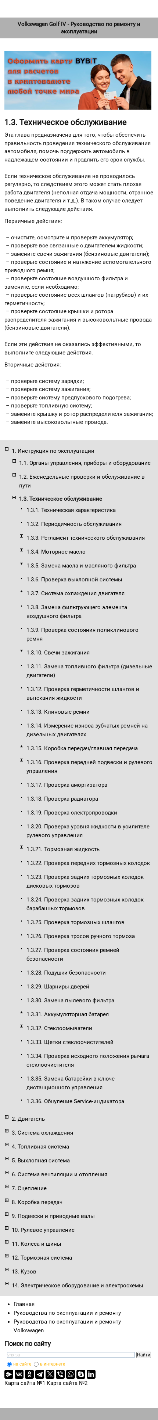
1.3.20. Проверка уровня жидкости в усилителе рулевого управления (88, 831)
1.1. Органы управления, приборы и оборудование (85, 463)
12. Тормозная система (42, 1257)
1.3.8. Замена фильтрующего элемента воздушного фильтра (76, 611)
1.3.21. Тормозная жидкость (63, 849)
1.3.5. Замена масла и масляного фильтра (81, 565)
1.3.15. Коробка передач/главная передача (82, 748)
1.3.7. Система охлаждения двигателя (75, 593)
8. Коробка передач (37, 1202)
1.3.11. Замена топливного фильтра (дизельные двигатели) (89, 671)
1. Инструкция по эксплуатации (53, 451)
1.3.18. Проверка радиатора (62, 799)
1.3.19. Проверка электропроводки (71, 812)
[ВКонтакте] (19, 1374)
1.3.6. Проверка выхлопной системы (74, 579)
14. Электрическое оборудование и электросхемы (77, 1285)
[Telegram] (39, 1374)
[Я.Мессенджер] (8, 1374)
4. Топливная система (40, 1146)
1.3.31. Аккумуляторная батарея (67, 1014)
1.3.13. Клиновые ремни (58, 712)
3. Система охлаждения (42, 1132)
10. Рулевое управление (43, 1230)
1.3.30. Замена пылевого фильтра (70, 1000)
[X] (50, 1374)
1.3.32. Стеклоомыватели (59, 1028)
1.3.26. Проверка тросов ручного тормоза (80, 936)
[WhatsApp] (70, 1374)
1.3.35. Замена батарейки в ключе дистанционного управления (70, 1083)
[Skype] (80, 1374)
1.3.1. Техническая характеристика (71, 510)
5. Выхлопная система (41, 1160)
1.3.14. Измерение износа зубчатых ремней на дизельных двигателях (87, 730)
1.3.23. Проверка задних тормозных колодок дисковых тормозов (85, 881)
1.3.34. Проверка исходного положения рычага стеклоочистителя (87, 1060)
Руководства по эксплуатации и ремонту (67, 1313)
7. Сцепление (29, 1188)
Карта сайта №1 (24, 1383)
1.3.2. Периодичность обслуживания (74, 524)
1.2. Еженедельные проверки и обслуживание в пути (82, 481)
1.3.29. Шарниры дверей (57, 986)
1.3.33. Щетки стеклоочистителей (70, 1042)
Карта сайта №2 (67, 1383)
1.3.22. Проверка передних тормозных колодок (88, 863)
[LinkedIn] (91, 1374)
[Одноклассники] (29, 1374)
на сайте (22, 1364)
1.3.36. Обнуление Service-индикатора (75, 1101)
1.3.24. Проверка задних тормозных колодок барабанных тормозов (85, 904)
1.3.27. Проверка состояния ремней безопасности (72, 954)
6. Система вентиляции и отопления (59, 1174)
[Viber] (60, 1374)
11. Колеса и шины (36, 1244)
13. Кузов (24, 1271)
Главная (24, 1304)
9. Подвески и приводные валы (53, 1216)
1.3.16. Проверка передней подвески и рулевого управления (89, 766)
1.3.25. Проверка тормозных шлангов (75, 922)
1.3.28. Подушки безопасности (66, 972)
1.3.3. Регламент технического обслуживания (85, 538)
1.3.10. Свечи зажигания (58, 652)
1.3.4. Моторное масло (56, 551)
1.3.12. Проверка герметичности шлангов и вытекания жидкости (82, 693)
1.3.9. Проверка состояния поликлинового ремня (82, 634)
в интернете (52, 1364)
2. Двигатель (28, 1119)
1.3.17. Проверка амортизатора (66, 785)
